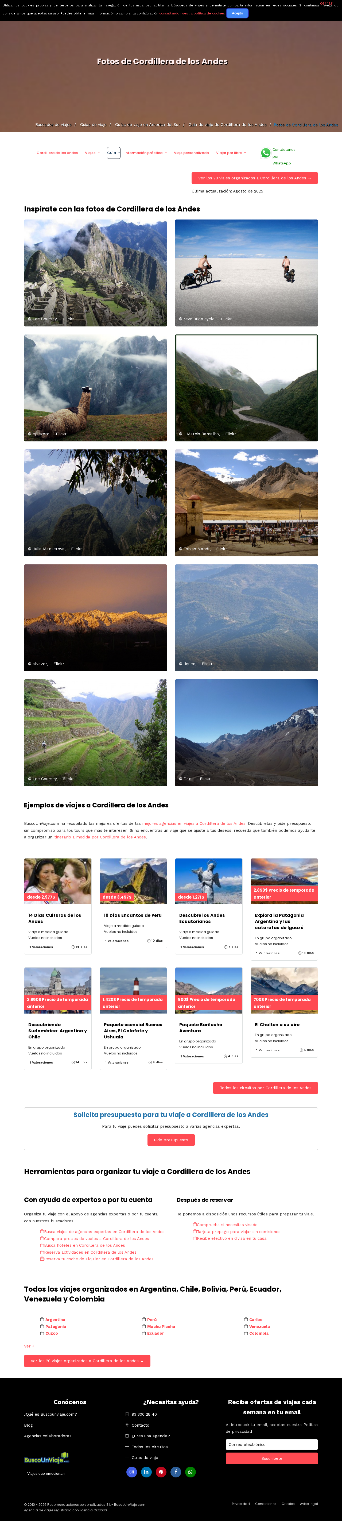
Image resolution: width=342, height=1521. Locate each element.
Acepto (237, 13)
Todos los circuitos (150, 1447)
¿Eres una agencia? (151, 1436)
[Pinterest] (161, 1472)
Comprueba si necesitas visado (227, 1224)
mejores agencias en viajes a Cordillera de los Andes (194, 823)
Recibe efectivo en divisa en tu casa (232, 1238)
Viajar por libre (229, 152)
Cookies (288, 1503)
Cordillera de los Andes (57, 152)
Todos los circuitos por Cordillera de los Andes (266, 1087)
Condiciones (265, 1503)
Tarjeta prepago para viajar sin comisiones (239, 1231)
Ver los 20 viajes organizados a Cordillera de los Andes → (255, 178)
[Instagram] (131, 1472)
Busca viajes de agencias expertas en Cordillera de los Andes (104, 1231)
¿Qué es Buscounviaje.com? (50, 1414)
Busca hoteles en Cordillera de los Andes (84, 1245)
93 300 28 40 (144, 1414)
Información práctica (143, 152)
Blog (28, 1425)
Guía (111, 152)
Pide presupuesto (171, 1140)
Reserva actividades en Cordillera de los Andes (90, 1252)
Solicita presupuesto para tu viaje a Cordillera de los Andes (171, 1114)
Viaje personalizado (191, 152)
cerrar (326, 3)
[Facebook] (175, 1472)
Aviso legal (309, 1503)
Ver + (29, 1346)
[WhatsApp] (190, 1472)
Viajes (90, 152)
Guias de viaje (145, 1457)
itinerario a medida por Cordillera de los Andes (100, 837)
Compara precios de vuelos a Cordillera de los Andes (96, 1238)
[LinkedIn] (146, 1472)
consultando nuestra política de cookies (192, 13)
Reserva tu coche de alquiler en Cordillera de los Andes (99, 1259)
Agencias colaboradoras (48, 1436)
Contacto (140, 1425)
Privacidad (241, 1503)
